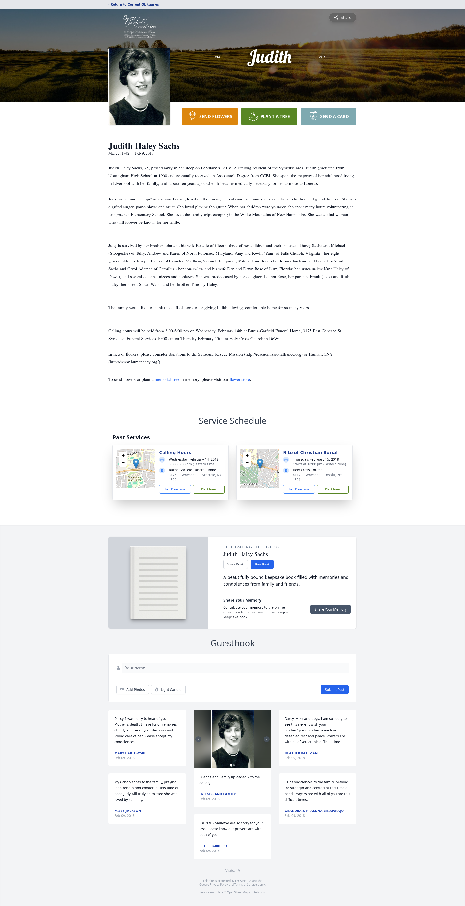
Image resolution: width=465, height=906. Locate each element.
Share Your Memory (331, 609)
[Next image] (267, 739)
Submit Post (334, 689)
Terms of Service (245, 884)
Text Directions (175, 489)
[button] (136, 464)
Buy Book (262, 564)
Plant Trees (208, 489)
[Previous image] (198, 739)
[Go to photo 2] (234, 765)
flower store (240, 379)
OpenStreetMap (237, 892)
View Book (235, 564)
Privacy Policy (219, 884)
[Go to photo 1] (231, 765)
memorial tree (167, 379)
